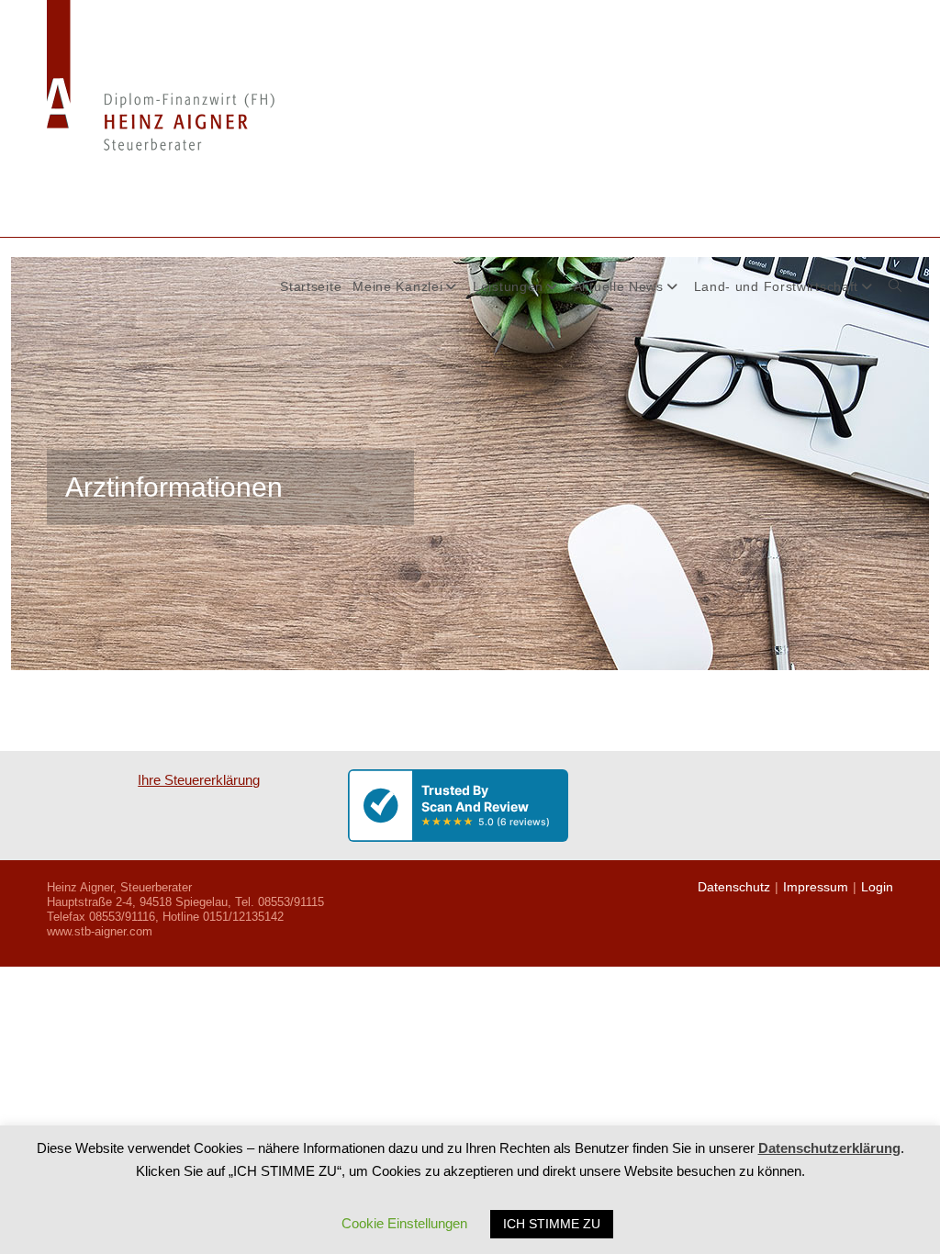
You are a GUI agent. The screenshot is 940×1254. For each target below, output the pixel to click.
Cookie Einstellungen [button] (404, 1223)
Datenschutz (734, 886)
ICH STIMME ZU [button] (551, 1223)
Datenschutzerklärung (829, 1148)
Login (877, 886)
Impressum (815, 886)
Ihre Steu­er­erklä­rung (199, 780)
